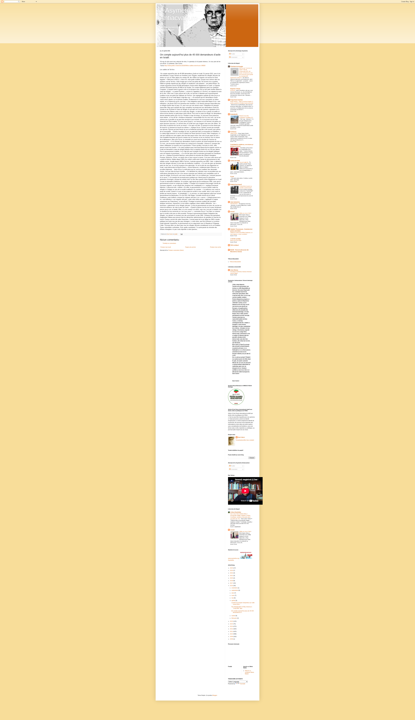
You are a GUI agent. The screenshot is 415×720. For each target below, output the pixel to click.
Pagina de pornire (190, 247)
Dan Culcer (241, 437)
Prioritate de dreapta (236, 66)
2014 (231, 624)
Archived (232, 90)
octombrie (234, 588)
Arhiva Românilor (235, 512)
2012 (231, 629)
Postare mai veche (215, 247)
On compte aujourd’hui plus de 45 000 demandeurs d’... (242, 611)
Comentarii (234, 57)
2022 (231, 573)
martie (233, 615)
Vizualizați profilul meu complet (245, 440)
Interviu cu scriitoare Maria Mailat (249, 672)
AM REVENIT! (234, 203)
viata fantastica (235, 202)
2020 (231, 578)
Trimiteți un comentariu (169, 243)
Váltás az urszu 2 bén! (245, 213)
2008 (231, 639)
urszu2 (232, 211)
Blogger (214, 695)
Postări (233, 54)
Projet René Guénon (236, 100)
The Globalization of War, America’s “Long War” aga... (241, 607)
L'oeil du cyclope (235, 239)
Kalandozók (234, 114)
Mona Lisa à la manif (235, 240)
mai (232, 598)
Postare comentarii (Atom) (176, 250)
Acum (232, 176)
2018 (231, 580)
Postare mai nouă (165, 247)
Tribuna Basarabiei (235, 261)
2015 (231, 621)
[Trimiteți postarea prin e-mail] (181, 234)
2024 (231, 568)
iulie (232, 593)
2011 (231, 631)
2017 (231, 583)
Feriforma (233, 132)
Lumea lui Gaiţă (235, 160)
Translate (242, 684)
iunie (233, 595)
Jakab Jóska (233, 133)
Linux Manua (234, 270)
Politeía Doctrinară (236, 184)
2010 (231, 634)
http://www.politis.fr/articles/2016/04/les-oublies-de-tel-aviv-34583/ (184, 65)
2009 (231, 636)
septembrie (234, 590)
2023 (231, 570)
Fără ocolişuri (234, 245)
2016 (231, 585)
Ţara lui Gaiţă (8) (243, 162)
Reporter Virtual (235, 89)
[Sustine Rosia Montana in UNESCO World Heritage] (236, 404)
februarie (234, 618)
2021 (231, 575)
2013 (231, 626)
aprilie (233, 600)
